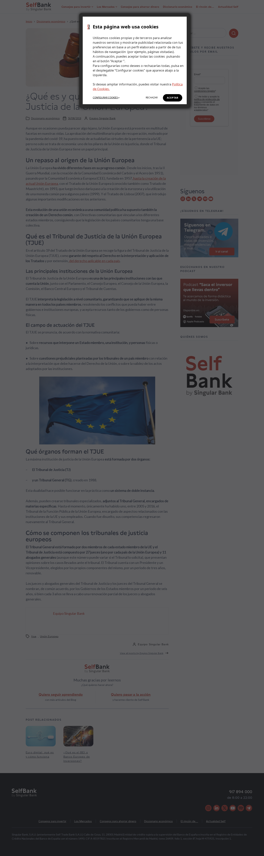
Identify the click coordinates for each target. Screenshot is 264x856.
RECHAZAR (152, 97)
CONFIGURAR (105, 97)
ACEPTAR (172, 97)
